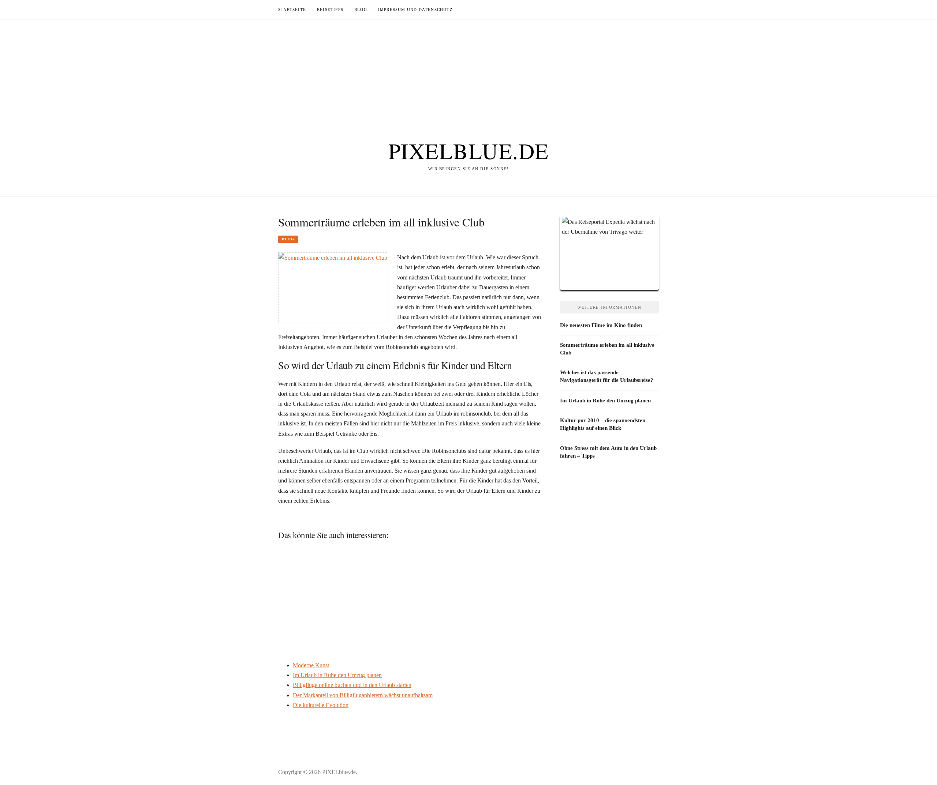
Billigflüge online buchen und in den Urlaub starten (352, 685)
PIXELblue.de (468, 150)
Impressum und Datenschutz (415, 9)
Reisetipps (330, 9)
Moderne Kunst (311, 665)
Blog (360, 9)
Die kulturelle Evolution (320, 705)
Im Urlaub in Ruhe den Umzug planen (337, 675)
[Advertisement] (468, 70)
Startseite (292, 9)
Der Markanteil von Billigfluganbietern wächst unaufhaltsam (363, 695)
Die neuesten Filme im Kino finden (601, 325)
